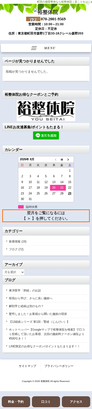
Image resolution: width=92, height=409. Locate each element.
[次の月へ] (70, 159)
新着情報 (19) (17, 241)
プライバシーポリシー (58, 366)
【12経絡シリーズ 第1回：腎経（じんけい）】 (39, 321)
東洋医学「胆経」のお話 (25, 290)
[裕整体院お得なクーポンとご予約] (46, 111)
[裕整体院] (46, 12)
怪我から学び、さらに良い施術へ (30, 298)
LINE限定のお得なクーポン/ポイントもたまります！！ (44, 346)
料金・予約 (16, 401)
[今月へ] (62, 159)
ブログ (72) (16, 249)
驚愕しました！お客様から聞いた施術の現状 (38, 314)
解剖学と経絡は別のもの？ (26, 306)
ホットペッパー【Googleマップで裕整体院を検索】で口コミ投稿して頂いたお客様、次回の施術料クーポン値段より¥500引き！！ (47, 334)
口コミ (46, 401)
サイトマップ (27, 366)
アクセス (76, 401)
